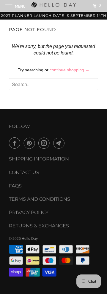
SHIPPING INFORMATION (39, 159)
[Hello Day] (53, 6)
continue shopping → (69, 70)
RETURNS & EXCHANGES (39, 226)
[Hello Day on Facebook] (16, 143)
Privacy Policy (28, 212)
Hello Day (29, 239)
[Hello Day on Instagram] (45, 143)
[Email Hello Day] (60, 143)
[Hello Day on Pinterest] (30, 143)
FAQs (15, 186)
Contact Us (24, 172)
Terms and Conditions (39, 199)
